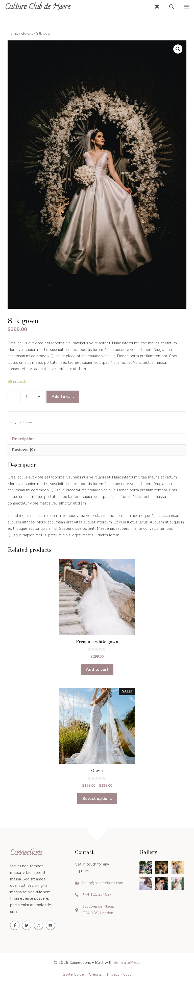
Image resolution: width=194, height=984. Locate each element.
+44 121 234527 (97, 894)
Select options (97, 798)
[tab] (97, 439)
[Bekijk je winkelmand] (156, 7)
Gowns (27, 33)
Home (13, 33)
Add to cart (63, 396)
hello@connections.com (102, 882)
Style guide (73, 974)
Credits (95, 974)
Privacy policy (119, 974)
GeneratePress (126, 962)
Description (23, 439)
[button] (171, 7)
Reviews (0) (23, 449)
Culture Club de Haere (37, 7)
